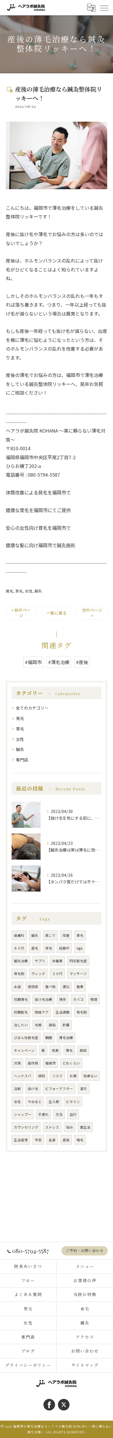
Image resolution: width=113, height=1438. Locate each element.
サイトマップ (85, 1365)
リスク (57, 1076)
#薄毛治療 (59, 662)
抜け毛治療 (43, 999)
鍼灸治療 (21, 960)
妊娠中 (64, 948)
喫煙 (93, 999)
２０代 (57, 973)
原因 (83, 1050)
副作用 (33, 1063)
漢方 (83, 1088)
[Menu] (104, 7)
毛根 (38, 1025)
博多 (62, 999)
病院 (41, 1076)
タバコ (78, 999)
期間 (48, 1037)
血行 (73, 1114)
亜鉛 (52, 1025)
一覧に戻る (56, 613)
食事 (79, 986)
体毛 (48, 948)
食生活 (85, 1127)
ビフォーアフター (59, 1088)
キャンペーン (24, 1050)
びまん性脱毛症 (26, 1037)
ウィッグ (38, 973)
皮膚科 (19, 935)
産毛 (34, 948)
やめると (35, 1101)
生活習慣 (21, 1140)
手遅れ (43, 1114)
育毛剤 (19, 973)
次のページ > (92, 612)
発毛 (9, 591)
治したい (21, 1025)
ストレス (52, 1127)
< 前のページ (21, 612)
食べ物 (50, 986)
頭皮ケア (42, 1012)
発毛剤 (81, 1012)
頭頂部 (33, 986)
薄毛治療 (66, 1037)
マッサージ (78, 973)
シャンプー (22, 1114)
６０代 (19, 948)
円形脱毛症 (78, 960)
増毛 (79, 1140)
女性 (28, 591)
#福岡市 (33, 662)
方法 (59, 1114)
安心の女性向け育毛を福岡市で (38, 527)
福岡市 (50, 1063)
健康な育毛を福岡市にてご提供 (38, 509)
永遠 (17, 986)
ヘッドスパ (22, 1076)
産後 (66, 1140)
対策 (17, 1063)
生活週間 (63, 1012)
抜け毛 (33, 1088)
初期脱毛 (21, 1012)
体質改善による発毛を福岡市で (38, 492)
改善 (66, 935)
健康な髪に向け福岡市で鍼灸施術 (40, 545)
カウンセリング (26, 1127)
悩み (69, 1127)
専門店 (22, 760)
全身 (52, 1140)
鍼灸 (38, 591)
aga (79, 948)
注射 (17, 1088)
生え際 (54, 1101)
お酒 (73, 1076)
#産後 (82, 662)
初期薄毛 (21, 999)
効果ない (90, 1076)
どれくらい (71, 1063)
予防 (38, 1140)
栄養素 (57, 960)
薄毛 (69, 1050)
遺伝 (66, 986)
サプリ (40, 960)
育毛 (19, 591)
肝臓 (66, 1025)
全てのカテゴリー (32, 708)
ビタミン (73, 1101)
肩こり (50, 935)
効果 (55, 1050)
